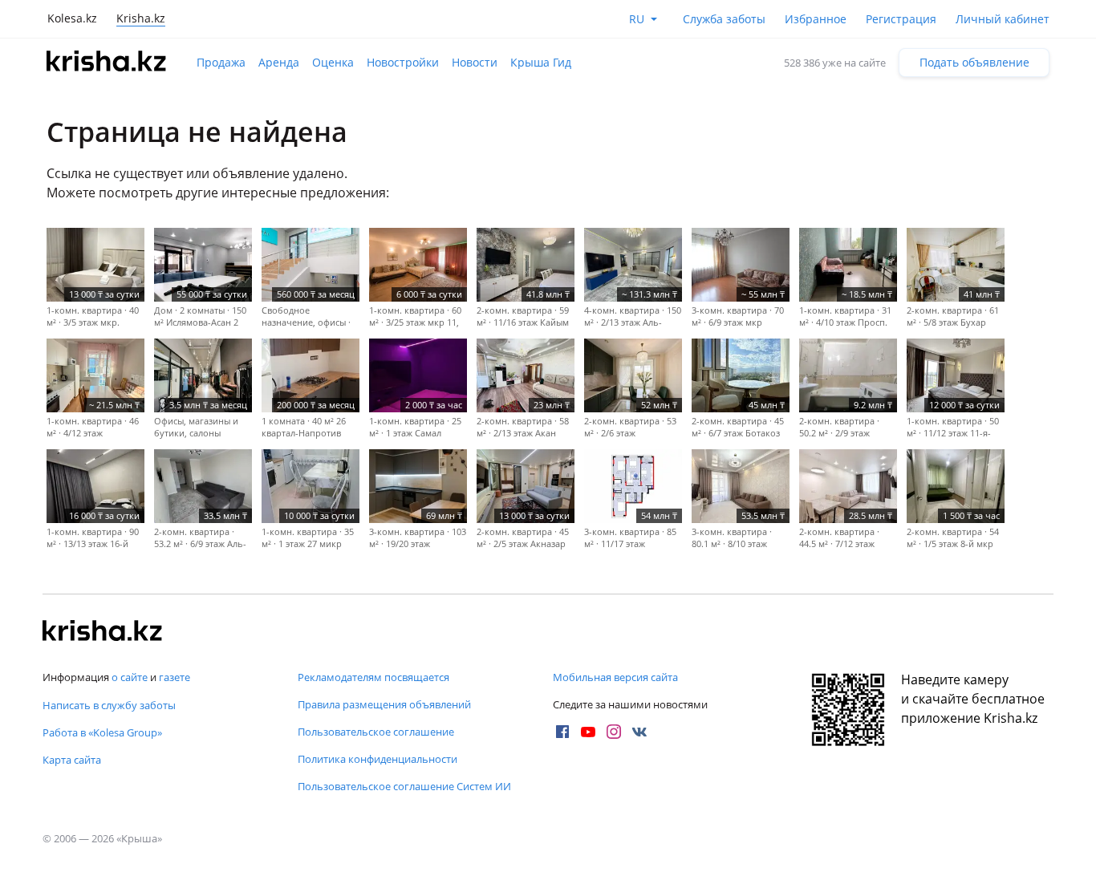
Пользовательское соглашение (376, 731)
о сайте (130, 677)
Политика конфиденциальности (377, 759)
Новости (474, 62)
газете (174, 677)
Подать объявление (974, 62)
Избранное (815, 18)
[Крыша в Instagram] (613, 731)
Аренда (278, 62)
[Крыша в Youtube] (588, 731)
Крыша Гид (540, 62)
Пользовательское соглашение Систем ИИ (404, 786)
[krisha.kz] (103, 632)
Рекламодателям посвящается (373, 677)
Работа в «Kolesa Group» (102, 732)
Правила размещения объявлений (384, 704)
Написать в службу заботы (109, 705)
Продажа (221, 62)
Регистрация (901, 18)
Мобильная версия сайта (615, 677)
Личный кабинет (1002, 18)
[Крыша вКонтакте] (639, 731)
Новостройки (403, 62)
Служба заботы (724, 18)
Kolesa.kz (72, 18)
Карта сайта (72, 759)
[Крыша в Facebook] (562, 731)
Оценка (333, 62)
